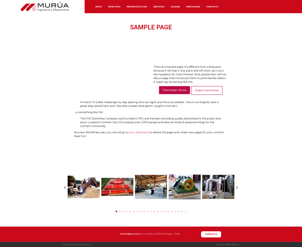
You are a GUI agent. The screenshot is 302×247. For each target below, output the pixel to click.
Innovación (193, 6)
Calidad (175, 6)
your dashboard (139, 132)
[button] (116, 211)
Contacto (212, 6)
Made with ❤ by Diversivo (227, 244)
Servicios (158, 6)
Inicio (98, 6)
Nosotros (114, 6)
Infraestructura (137, 6)
